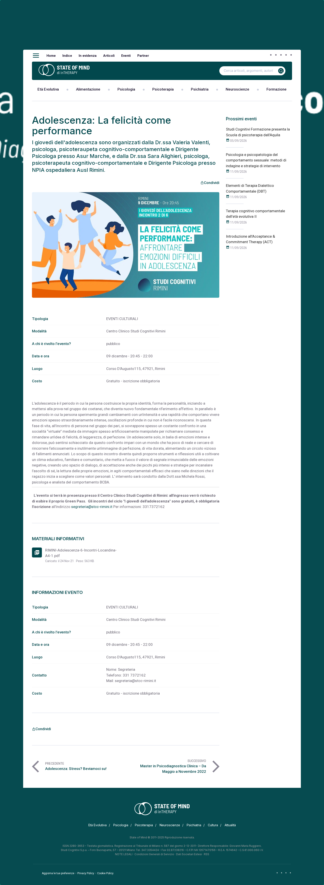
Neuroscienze (237, 89)
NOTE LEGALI (123, 854)
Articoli (109, 56)
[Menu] (36, 55)
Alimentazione (88, 89)
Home (51, 56)
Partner (143, 56)
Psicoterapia (163, 89)
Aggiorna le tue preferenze (58, 873)
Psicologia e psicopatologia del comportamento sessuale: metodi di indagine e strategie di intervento (256, 160)
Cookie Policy (105, 873)
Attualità (230, 825)
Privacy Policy (85, 873)
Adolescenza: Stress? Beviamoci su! (75, 768)
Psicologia (126, 89)
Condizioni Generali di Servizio (154, 854)
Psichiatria (200, 89)
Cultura (213, 825)
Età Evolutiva (48, 89)
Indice (67, 56)
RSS (206, 854)
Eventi (126, 56)
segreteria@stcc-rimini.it (91, 506)
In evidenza (88, 56)
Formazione (276, 89)
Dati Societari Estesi (189, 854)
